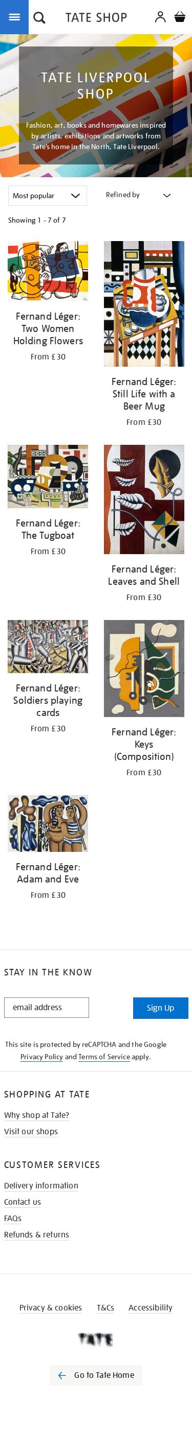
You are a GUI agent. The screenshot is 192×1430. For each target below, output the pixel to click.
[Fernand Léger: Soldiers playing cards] (48, 648)
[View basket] (179, 18)
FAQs (13, 1218)
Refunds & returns (37, 1235)
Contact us (22, 1202)
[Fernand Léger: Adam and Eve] (48, 825)
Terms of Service (104, 1056)
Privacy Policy (41, 1056)
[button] (39, 19)
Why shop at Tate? (37, 1115)
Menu (16, 16)
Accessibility (151, 1308)
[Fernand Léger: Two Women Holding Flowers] (48, 273)
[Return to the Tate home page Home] (96, 19)
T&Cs (106, 1308)
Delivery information (41, 1186)
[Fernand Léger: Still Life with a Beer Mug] (144, 305)
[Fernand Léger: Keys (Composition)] (144, 670)
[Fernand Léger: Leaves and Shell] (144, 501)
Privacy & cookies (50, 1308)
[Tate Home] (96, 1339)
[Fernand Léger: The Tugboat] (48, 478)
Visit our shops (31, 1132)
